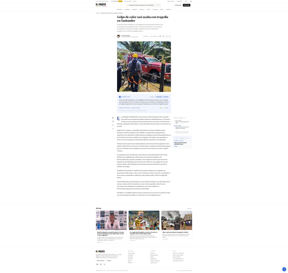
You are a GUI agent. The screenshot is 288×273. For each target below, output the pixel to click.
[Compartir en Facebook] (160, 36)
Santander (135, 9)
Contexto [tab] (166, 96)
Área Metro (120, 9)
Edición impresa (170, 1)
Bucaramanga (131, 253)
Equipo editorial (154, 255)
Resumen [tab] (152, 96)
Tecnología (155, 9)
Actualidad (127, 9)
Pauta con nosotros (155, 260)
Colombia (168, 9)
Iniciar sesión (178, 5)
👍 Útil (161, 107)
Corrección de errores (178, 260)
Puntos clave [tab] (159, 96)
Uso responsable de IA (178, 258)
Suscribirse (186, 5)
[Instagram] (100, 264)
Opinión (162, 9)
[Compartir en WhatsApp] (163, 36)
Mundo (129, 260)
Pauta (186, 1)
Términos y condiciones (178, 253)
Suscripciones (153, 262)
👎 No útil (166, 107)
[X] (104, 264)
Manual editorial (176, 257)
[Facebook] (97, 264)
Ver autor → (189, 208)
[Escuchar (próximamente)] (169, 36)
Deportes (142, 9)
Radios (152, 257)
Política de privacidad (178, 255)
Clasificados (179, 1)
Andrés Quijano (126, 35)
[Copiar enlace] (166, 36)
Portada (97, 13)
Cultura (149, 9)
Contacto (109, 260)
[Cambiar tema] (191, 1)
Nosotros (152, 253)
